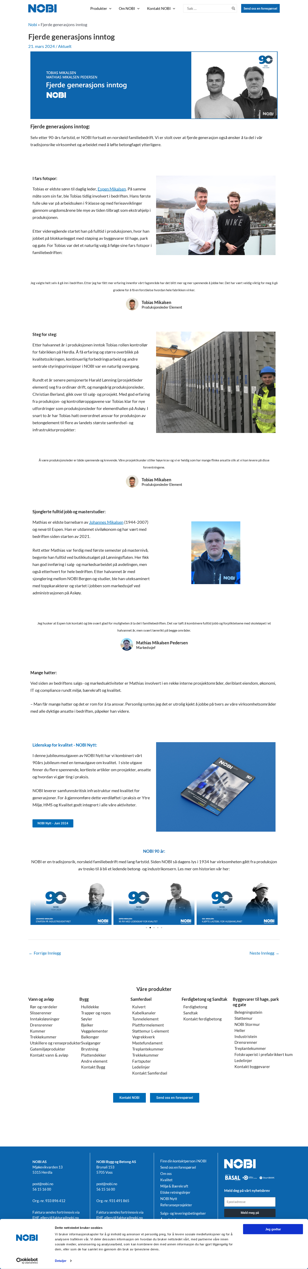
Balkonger (90, 1036)
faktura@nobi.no (66, 1217)
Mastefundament (147, 1042)
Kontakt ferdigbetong (202, 1018)
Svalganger (91, 1042)
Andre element (94, 1061)
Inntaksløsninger (45, 1018)
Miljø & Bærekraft (174, 1186)
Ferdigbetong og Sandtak (204, 999)
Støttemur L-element (150, 1031)
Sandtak (190, 1012)
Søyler (86, 1018)
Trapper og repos (96, 1012)
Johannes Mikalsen (106, 522)
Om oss (166, 1174)
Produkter (98, 8)
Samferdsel (141, 999)
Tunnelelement (145, 1018)
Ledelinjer (141, 1067)
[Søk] (233, 8)
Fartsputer (141, 1061)
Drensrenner (41, 1025)
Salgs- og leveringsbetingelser (183, 1213)
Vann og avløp (41, 999)
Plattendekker (93, 1055)
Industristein (245, 1036)
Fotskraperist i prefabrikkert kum (263, 1054)
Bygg (84, 999)
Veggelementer (94, 1031)
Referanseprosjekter (176, 1205)
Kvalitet (166, 1180)
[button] (109, 8)
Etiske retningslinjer (175, 1192)
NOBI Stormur (247, 1024)
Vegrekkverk (143, 1036)
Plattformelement (148, 1025)
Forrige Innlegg (45, 952)
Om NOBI (127, 8)
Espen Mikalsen (112, 188)
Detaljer (60, 1261)
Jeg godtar (273, 1229)
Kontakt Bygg (93, 1067)
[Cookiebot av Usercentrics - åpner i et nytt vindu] (27, 1261)
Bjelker (87, 1025)
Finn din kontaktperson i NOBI (183, 1161)
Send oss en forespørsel (260, 8)
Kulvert (139, 1006)
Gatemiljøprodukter (47, 1049)
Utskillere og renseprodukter (55, 1042)
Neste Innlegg (264, 952)
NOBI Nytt (168, 1199)
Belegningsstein (248, 1012)
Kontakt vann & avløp (49, 1055)
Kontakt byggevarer (252, 1066)
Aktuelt (64, 46)
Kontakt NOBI (159, 8)
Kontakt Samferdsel (149, 1073)
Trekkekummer (43, 1036)
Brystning (89, 1049)
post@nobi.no (42, 1184)
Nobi (32, 24)
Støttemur (243, 1018)
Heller (239, 1030)
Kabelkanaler (144, 1012)
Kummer (37, 1031)
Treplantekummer (148, 1049)
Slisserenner (41, 1012)
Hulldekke (90, 1006)
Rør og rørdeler (43, 1006)
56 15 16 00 (41, 1189)
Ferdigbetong (195, 1006)
